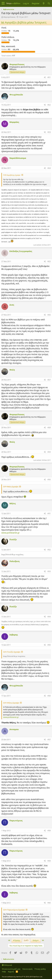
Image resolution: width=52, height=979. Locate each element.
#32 (49, 549)
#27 (49, 380)
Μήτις (12, 503)
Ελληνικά (8, 965)
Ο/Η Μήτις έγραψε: (11, 703)
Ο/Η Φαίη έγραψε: (10, 486)
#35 (49, 645)
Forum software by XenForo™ (22, 977)
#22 (49, 105)
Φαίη (12, 369)
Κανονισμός (27, 969)
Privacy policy (40, 969)
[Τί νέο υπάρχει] (43, 3)
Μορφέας (14, 122)
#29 (49, 452)
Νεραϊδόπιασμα (17, 158)
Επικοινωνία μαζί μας (11, 969)
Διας (11, 304)
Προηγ (17, 940)
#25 (49, 261)
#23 (49, 132)
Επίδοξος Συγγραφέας (20, 251)
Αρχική (11, 971)
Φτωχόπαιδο (16, 94)
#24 (49, 168)
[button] (3, 3)
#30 (49, 479)
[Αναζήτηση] (48, 3)
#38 (49, 830)
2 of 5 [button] (26, 940)
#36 (49, 696)
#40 (49, 903)
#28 (49, 427)
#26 (49, 315)
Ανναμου (14, 729)
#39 (49, 861)
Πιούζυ (13, 539)
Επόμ (35, 940)
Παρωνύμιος (15, 820)
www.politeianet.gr (10, 532)
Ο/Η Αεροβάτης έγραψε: (12, 175)
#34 (49, 616)
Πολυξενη (14, 561)
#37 (49, 739)
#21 (49, 77)
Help (4, 971)
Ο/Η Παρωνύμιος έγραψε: (14, 909)
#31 (49, 513)
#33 (49, 571)
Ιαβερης (13, 634)
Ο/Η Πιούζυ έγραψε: (11, 652)
